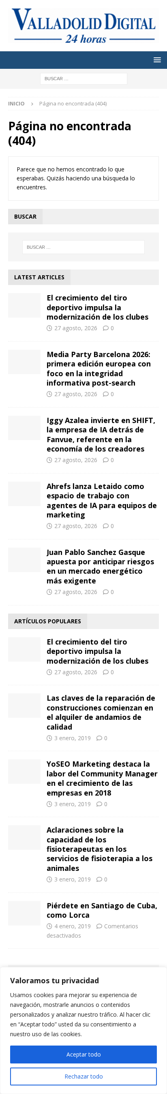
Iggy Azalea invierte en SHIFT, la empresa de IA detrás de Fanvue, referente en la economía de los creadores (101, 434)
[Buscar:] (83, 78)
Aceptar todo (83, 1054)
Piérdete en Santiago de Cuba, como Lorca (102, 910)
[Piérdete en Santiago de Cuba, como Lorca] (24, 913)
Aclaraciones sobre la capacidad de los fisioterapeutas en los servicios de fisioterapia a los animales (99, 849)
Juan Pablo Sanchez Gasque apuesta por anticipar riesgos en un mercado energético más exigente (100, 566)
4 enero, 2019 (72, 926)
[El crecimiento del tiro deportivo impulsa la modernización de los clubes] (24, 305)
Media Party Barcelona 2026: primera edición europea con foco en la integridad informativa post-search (99, 368)
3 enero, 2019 (72, 738)
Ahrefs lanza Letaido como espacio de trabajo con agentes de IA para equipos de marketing (102, 500)
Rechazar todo (83, 1076)
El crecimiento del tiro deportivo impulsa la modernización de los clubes (97, 307)
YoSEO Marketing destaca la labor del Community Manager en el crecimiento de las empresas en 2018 (102, 778)
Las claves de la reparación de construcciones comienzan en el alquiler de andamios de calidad (101, 712)
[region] (83, 1030)
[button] (156, 59)
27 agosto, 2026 (75, 328)
